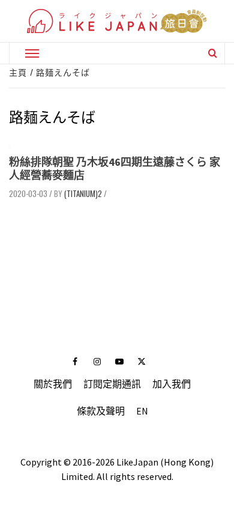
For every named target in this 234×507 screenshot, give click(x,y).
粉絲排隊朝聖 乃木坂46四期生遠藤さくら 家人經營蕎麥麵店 (114, 168)
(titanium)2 (83, 193)
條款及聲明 (101, 411)
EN (142, 411)
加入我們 (171, 384)
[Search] (212, 53)
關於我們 (53, 384)
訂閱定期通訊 (112, 384)
